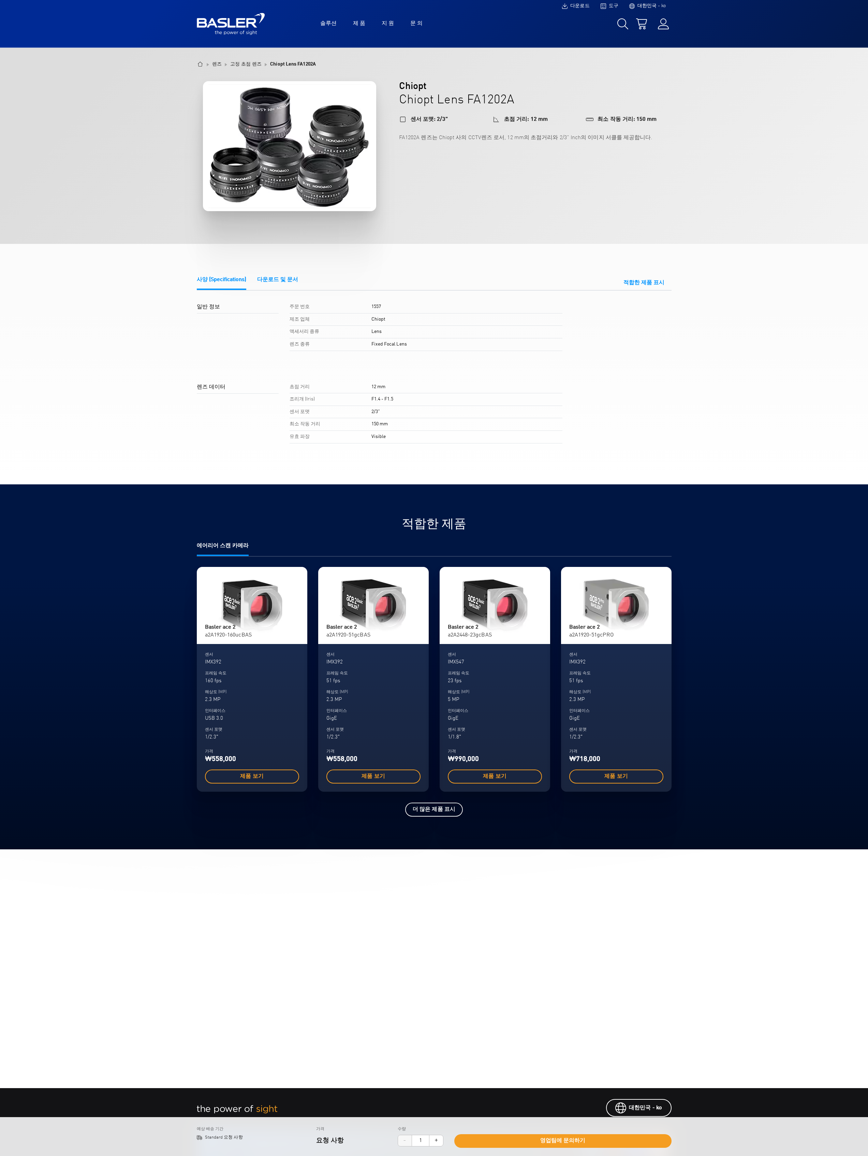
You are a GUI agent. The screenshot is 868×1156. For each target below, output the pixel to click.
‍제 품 (359, 23)
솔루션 (328, 23)
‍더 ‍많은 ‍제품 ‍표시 (434, 809)
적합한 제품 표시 (644, 283)
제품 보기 (251, 776)
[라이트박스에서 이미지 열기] (289, 146)
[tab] (221, 283)
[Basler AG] (231, 24)
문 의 (416, 23)
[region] (434, 376)
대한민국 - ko (645, 1108)
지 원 (388, 23)
